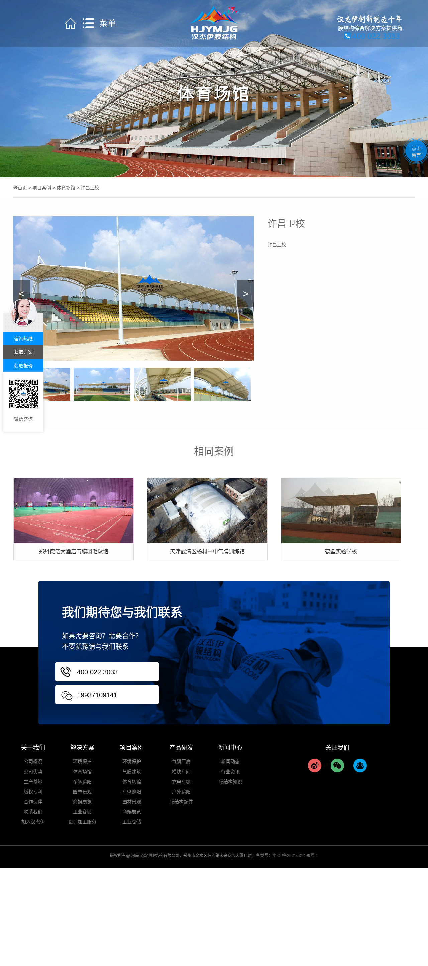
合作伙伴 (33, 801)
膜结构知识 (230, 781)
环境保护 (82, 761)
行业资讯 (230, 771)
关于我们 (33, 747)
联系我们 (33, 811)
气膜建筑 (131, 771)
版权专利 (33, 791)
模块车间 (181, 771)
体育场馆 (66, 187)
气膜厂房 (181, 761)
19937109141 (97, 695)
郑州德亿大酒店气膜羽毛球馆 (73, 551)
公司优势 (33, 771)
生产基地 (33, 781)
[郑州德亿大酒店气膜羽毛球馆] (73, 510)
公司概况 (33, 761)
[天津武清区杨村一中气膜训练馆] (207, 510)
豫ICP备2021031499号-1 (295, 855)
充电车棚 (181, 781)
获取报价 (23, 365)
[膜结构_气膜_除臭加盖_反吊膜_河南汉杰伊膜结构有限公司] (214, 22)
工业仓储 (82, 811)
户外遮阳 (181, 791)
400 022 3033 (97, 672)
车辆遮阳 (82, 781)
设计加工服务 (82, 821)
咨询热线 (23, 338)
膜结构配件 (181, 801)
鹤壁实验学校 (341, 551)
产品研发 (181, 747)
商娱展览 (82, 801)
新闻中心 (230, 747)
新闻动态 (230, 761)
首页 (22, 187)
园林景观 (82, 791)
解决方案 (82, 747)
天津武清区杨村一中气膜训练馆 (207, 551)
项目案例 (41, 187)
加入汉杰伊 (33, 821)
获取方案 (23, 352)
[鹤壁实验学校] (341, 510)
